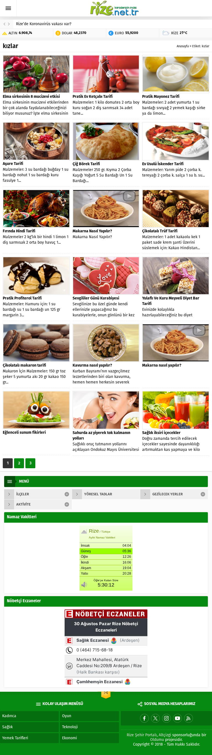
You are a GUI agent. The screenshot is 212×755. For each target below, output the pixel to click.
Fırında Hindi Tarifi (19, 231)
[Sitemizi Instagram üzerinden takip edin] (166, 718)
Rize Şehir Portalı (142, 735)
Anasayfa (183, 46)
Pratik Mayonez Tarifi (160, 97)
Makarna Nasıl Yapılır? (92, 231)
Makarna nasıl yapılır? (161, 366)
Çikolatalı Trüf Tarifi (159, 231)
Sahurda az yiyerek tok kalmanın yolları (101, 436)
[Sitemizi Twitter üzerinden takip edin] (155, 718)
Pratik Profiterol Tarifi (22, 298)
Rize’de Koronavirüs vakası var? (43, 24)
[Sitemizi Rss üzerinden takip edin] (188, 718)
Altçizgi (165, 735)
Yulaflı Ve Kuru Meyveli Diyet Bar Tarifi (170, 301)
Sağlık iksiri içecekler (161, 433)
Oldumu (157, 739)
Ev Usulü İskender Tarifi (163, 164)
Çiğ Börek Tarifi (86, 164)
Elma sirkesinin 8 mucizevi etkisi (31, 97)
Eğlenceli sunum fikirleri (24, 433)
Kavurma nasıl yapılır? (92, 366)
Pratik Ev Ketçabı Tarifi (93, 97)
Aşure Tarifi (13, 164)
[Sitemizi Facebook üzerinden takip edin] (144, 718)
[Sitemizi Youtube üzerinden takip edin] (177, 718)
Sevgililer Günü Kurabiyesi (96, 298)
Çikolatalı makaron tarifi (24, 366)
